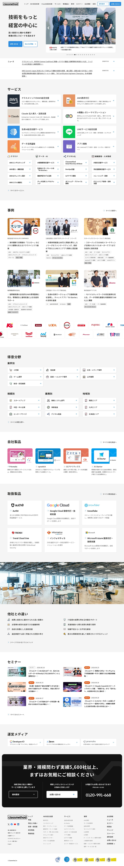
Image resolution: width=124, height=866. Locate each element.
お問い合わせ (115, 4)
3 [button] (72, 54)
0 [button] (67, 54)
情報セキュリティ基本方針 (14, 833)
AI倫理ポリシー (11, 835)
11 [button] (88, 54)
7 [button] (80, 54)
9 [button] (84, 54)
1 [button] (69, 54)
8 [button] (82, 54)
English (9, 844)
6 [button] (78, 54)
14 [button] (94, 54)
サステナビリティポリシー (14, 838)
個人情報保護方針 (12, 830)
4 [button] (74, 54)
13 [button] (92, 54)
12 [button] (90, 54)
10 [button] (86, 54)
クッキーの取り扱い (12, 841)
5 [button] (76, 54)
